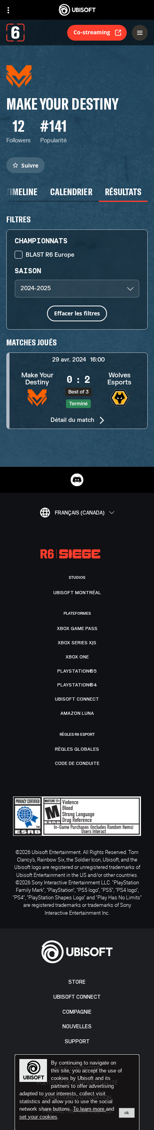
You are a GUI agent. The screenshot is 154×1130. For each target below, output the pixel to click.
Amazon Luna (77, 713)
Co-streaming (91, 32)
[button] (77, 390)
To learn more (89, 1109)
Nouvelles (77, 1026)
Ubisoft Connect (77, 997)
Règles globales (77, 749)
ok (126, 1112)
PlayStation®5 (77, 671)
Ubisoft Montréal (77, 592)
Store (77, 982)
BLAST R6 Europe (50, 255)
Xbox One (77, 657)
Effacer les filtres (77, 313)
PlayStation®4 (77, 685)
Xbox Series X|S (77, 642)
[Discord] (77, 480)
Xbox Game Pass (77, 628)
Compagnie (77, 1012)
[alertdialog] (77, 1092)
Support (77, 1041)
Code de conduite (77, 763)
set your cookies (38, 1117)
